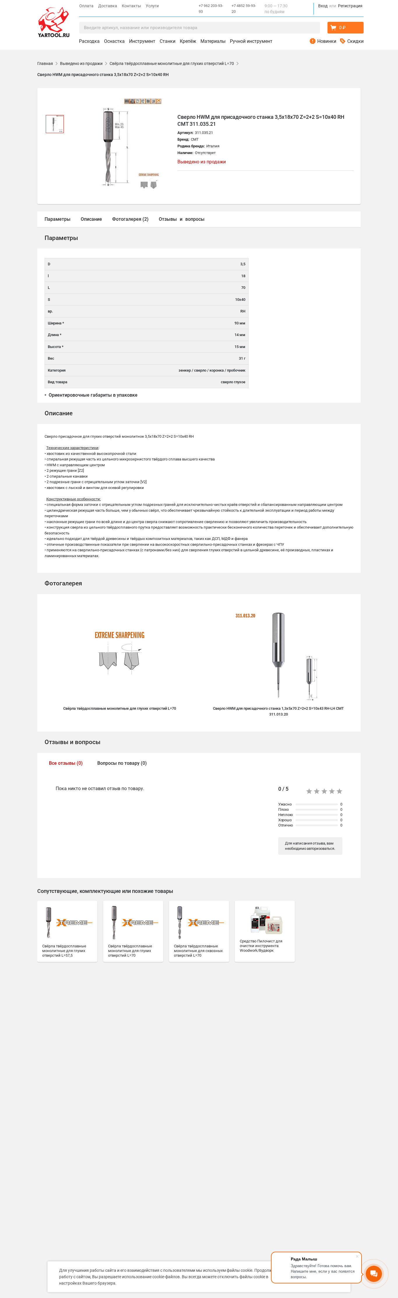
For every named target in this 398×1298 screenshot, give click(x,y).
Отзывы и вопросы (73, 742)
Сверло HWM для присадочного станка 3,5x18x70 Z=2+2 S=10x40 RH (103, 74)
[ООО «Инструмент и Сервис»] (53, 21)
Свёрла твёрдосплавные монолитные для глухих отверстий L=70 (172, 63)
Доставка (107, 5)
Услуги (152, 5)
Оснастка (114, 41)
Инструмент (142, 41)
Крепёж (188, 41)
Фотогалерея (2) (130, 219)
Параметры (58, 219)
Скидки (355, 41)
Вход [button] (322, 5)
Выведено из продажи (81, 63)
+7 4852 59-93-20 (244, 8)
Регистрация (350, 5)
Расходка (89, 41)
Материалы (213, 41)
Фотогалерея (63, 583)
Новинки (326, 41)
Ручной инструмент (251, 41)
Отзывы (168, 219)
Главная (45, 63)
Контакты (131, 5)
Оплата (86, 5)
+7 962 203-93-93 (211, 8)
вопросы (195, 219)
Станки (167, 41)
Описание (91, 219)
